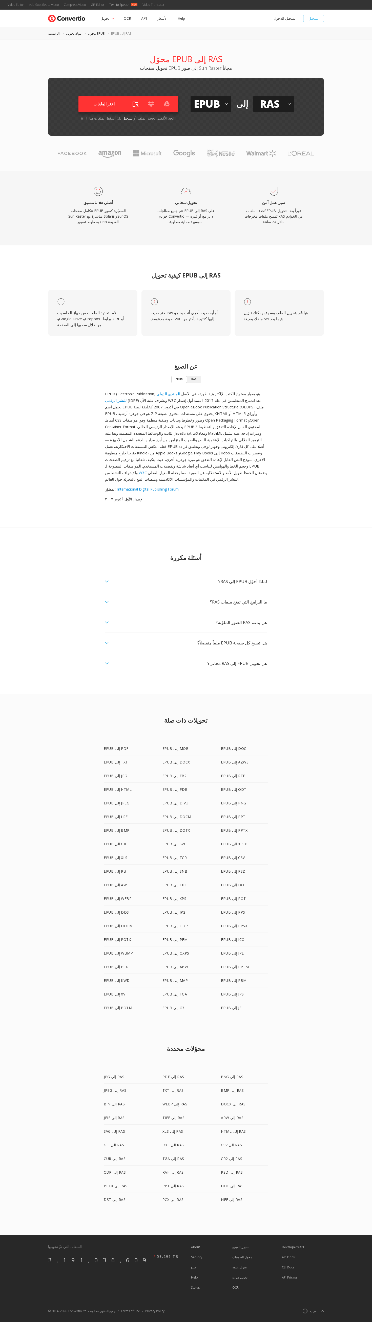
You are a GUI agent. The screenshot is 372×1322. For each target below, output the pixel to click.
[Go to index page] (66, 17)
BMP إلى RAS (232, 1090)
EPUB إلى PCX (116, 966)
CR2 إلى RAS (231, 1158)
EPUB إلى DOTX (176, 830)
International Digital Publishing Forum (148, 489)
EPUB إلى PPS (233, 912)
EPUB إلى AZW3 (235, 762)
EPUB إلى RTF (233, 775)
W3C (143, 472)
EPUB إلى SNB (175, 871)
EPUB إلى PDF (116, 748)
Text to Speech (119, 5)
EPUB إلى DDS (116, 912)
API (144, 18)
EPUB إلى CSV (233, 857)
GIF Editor (97, 5)
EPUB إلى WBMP (118, 953)
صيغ (193, 1267)
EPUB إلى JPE (232, 953)
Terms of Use (130, 1311)
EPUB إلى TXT (116, 762)
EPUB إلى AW (115, 885)
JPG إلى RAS (114, 1076)
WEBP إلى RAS (175, 1104)
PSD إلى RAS (232, 1172)
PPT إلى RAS (173, 1186)
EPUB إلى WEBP (118, 898)
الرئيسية (54, 33)
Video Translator (153, 5)
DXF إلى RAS (173, 1145)
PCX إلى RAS (173, 1199)
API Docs (288, 1257)
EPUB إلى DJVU (175, 803)
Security (196, 1257)
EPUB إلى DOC (233, 748)
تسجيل (313, 18)
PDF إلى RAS (173, 1076)
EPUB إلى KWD (117, 980)
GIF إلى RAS (114, 1145)
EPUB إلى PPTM (235, 966)
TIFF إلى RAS (173, 1117)
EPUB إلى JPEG (116, 803)
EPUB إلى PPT (233, 816)
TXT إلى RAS (173, 1090)
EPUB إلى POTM (118, 1007)
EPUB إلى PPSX (234, 925)
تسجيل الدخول (284, 18)
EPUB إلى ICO (233, 939)
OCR (127, 18)
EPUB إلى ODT (233, 789)
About (195, 1247)
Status (195, 1287)
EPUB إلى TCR (174, 857)
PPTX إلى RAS (116, 1186)
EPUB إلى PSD (233, 871)
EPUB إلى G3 (173, 1007)
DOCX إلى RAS (233, 1104)
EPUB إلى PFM (175, 939)
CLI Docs (288, 1267)
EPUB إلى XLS (116, 857)
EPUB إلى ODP (175, 925)
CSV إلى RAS (231, 1145)
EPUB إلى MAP (175, 980)
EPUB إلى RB (115, 871)
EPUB (179, 379)
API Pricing (289, 1277)
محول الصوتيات (242, 1257)
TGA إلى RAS (173, 1158)
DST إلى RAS (115, 1199)
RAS (194, 379)
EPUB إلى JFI (232, 1007)
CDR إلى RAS (115, 1172)
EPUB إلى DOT (233, 885)
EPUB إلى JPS (232, 994)
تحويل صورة (239, 1277)
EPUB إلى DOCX (176, 762)
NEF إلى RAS (231, 1199)
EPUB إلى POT (233, 898)
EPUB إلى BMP (117, 830)
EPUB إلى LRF (116, 816)
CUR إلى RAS (115, 1158)
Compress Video (75, 5)
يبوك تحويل (74, 33)
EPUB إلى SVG (174, 844)
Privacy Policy (154, 1311)
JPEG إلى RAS (115, 1090)
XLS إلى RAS (172, 1131)
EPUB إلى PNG (233, 803)
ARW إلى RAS (232, 1117)
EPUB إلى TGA (174, 994)
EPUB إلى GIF (115, 844)
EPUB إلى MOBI (176, 748)
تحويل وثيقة (239, 1267)
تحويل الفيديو (240, 1247)
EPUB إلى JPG (115, 775)
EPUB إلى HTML (118, 789)
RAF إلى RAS (173, 1172)
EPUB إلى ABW (175, 966)
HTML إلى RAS (233, 1131)
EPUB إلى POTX (117, 939)
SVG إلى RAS (114, 1131)
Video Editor (16, 5)
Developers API (293, 1247)
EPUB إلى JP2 (173, 912)
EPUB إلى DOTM (118, 925)
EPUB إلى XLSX (234, 844)
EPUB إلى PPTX (234, 830)
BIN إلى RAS (114, 1104)
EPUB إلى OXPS (175, 953)
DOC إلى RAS (232, 1186)
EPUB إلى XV (114, 994)
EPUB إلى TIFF (175, 885)
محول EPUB (96, 33)
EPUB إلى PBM (234, 980)
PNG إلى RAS (232, 1076)
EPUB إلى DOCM (176, 816)
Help (181, 18)
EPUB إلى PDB (175, 789)
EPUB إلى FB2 (174, 775)
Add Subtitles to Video (44, 5)
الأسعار (162, 18)
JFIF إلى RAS (114, 1117)
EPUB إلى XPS (174, 898)
